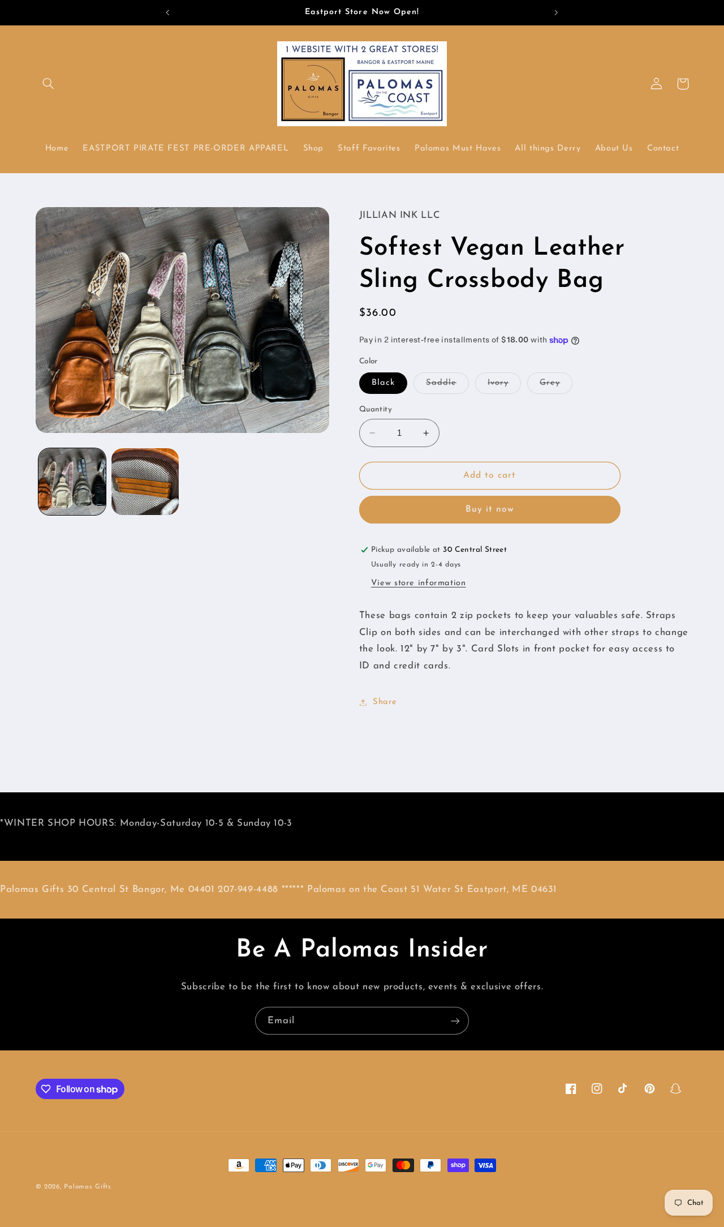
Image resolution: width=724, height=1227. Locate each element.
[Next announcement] (556, 12)
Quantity (375, 409)
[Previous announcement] (168, 12)
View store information (418, 583)
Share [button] (385, 702)
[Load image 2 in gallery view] (145, 482)
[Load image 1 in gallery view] (72, 482)
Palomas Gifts (87, 1186)
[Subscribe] (455, 1021)
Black (383, 383)
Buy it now (490, 509)
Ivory (504, 386)
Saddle (447, 386)
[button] (49, 84)
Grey (556, 386)
